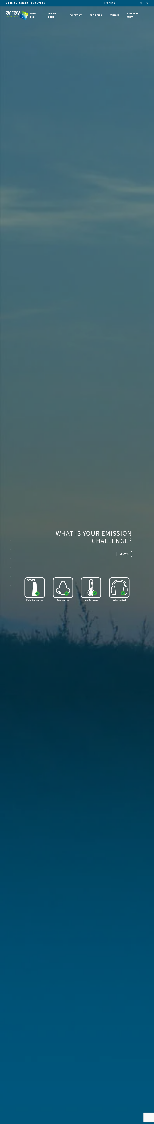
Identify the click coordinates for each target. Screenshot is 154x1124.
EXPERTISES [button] (76, 15)
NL (141, 3)
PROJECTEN (96, 15)
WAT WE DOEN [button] (52, 15)
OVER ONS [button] (32, 15)
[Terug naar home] (17, 15)
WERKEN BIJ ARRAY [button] (133, 15)
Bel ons (124, 553)
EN (146, 3)
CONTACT (114, 15)
